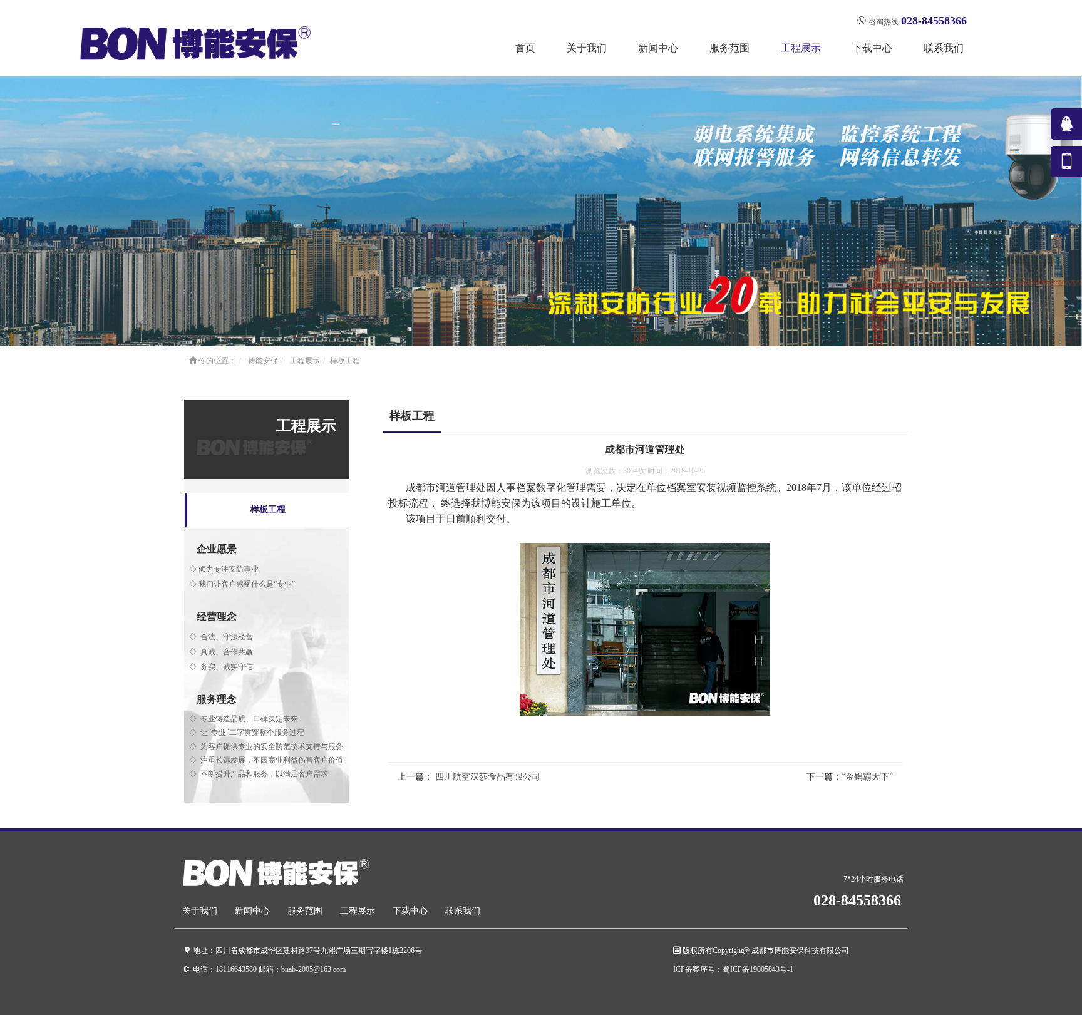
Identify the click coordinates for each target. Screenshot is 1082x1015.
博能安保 (263, 360)
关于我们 (199, 910)
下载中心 (410, 910)
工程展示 (305, 360)
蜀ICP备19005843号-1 (758, 969)
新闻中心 (252, 910)
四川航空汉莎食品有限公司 (486, 776)
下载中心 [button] (872, 48)
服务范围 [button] (729, 48)
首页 (525, 48)
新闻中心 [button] (658, 48)
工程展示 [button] (801, 48)
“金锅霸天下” (867, 776)
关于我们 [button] (587, 48)
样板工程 (268, 509)
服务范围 (304, 910)
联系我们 (944, 48)
